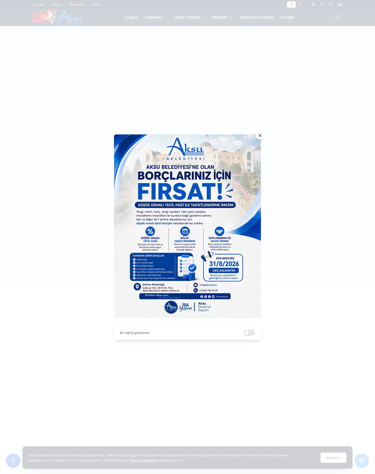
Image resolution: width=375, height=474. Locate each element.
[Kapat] (260, 135)
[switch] (249, 333)
